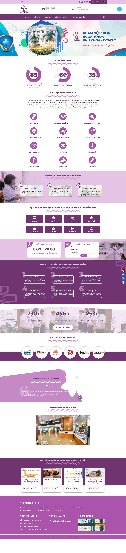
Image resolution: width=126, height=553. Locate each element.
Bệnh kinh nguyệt (44, 507)
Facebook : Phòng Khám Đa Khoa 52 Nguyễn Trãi (35, 529)
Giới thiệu (37, 17)
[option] (63, 38)
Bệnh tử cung (25, 507)
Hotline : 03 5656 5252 (29, 523)
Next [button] (124, 382)
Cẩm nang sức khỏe (78, 17)
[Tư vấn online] (97, 377)
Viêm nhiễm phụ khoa (45, 510)
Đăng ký (84, 255)
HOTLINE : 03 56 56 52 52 (101, 1)
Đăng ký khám (63, 327)
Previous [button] (77, 395)
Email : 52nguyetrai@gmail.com (31, 526)
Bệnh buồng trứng (26, 510)
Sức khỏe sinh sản (61, 17)
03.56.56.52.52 (82, 10)
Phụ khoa (48, 17)
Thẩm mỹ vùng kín (79, 507)
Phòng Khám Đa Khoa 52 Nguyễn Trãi (68, 537)
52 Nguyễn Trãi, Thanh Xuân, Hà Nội (32, 520)
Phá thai (59, 510)
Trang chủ (25, 17)
